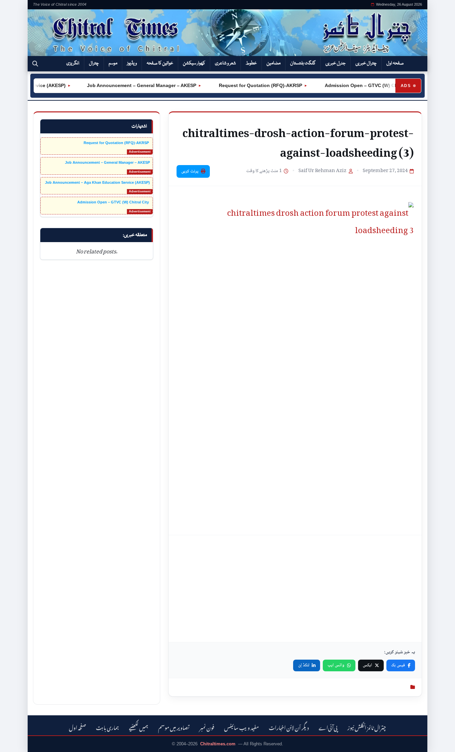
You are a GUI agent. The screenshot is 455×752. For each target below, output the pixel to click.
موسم (113, 63)
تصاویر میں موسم (174, 727)
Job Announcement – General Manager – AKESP (135, 85)
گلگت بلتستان (303, 63)
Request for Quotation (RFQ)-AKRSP (253, 85)
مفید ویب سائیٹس (241, 727)
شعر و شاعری (225, 63)
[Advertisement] (295, 588)
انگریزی (72, 63)
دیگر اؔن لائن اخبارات (289, 727)
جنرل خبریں (335, 63)
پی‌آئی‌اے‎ (328, 727)
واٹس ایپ (335, 665)
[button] (35, 63)
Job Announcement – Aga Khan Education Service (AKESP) (97, 182)
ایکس (367, 665)
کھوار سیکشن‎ (194, 63)
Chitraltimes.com (217, 743)
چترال (94, 63)
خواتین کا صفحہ (160, 63)
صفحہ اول (395, 63)
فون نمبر (207, 727)
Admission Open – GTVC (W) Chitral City (363, 85)
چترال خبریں (366, 63)
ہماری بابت (107, 727)
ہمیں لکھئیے (138, 727)
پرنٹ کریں (190, 171)
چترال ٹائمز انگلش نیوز (366, 727)
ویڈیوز (132, 63)
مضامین (273, 63)
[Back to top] (15, 742)
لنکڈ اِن (303, 665)
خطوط (251, 63)
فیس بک (398, 665)
